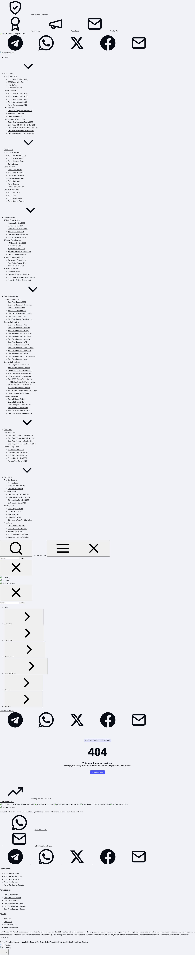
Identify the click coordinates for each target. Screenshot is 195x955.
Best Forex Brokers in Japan (18, 353)
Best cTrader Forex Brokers (18, 408)
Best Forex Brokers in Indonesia (19, 336)
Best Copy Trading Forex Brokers (20, 319)
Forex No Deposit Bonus (17, 155)
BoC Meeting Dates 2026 (17, 503)
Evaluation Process (15, 88)
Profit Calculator (14, 514)
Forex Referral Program (16, 201)
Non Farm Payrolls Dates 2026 (19, 494)
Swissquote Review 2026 (17, 260)
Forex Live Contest (15, 170)
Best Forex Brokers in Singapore (19, 350)
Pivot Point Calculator (16, 531)
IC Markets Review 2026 (17, 237)
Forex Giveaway (14, 192)
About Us (7, 919)
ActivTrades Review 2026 (17, 263)
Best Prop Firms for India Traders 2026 (21, 444)
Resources (8, 477)
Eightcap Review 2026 (16, 231)
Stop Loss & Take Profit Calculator (20, 520)
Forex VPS (12, 195)
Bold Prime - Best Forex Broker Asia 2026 (23, 128)
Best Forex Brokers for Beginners (20, 305)
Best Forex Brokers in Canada (19, 345)
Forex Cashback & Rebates (14, 885)
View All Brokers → (7, 802)
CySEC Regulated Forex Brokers (20, 370)
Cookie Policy (45, 942)
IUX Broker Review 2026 (17, 243)
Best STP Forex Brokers (16, 308)
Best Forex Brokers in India (17, 359)
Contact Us (114, 31)
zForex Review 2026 (15, 246)
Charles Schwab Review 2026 (19, 274)
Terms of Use (34, 942)
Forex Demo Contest (15, 172)
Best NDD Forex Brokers (17, 311)
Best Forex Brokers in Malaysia (19, 339)
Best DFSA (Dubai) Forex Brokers (20, 379)
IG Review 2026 (14, 271)
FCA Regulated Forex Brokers (19, 365)
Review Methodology (15, 489)
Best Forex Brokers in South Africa (20, 333)
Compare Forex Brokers (16, 486)
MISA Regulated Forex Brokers (19, 388)
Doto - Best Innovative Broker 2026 (20, 122)
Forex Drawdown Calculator (18, 534)
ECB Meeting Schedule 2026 (18, 500)
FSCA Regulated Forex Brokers (19, 373)
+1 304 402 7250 (41, 830)
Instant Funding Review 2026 (18, 452)
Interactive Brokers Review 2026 (19, 280)
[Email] (139, 50)
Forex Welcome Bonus (16, 161)
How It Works (13, 85)
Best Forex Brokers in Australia (19, 328)
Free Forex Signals (15, 198)
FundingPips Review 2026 (17, 461)
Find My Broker (13, 483)
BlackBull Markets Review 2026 (19, 251)
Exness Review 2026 (15, 226)
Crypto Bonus (13, 164)
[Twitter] (77, 50)
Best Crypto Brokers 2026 (17, 316)
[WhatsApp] (46, 50)
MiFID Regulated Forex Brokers (19, 376)
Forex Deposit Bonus (15, 158)
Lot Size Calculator (15, 511)
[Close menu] (16, 593)
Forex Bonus (8, 150)
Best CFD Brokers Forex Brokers (19, 313)
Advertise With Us (10, 924)
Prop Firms (8, 429)
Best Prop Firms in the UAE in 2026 (20, 441)
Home (6, 57)
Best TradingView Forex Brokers (19, 405)
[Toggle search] (16, 548)
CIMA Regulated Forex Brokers (19, 393)
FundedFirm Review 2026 (17, 455)
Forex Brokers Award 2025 (17, 93)
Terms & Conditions (11, 927)
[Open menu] (78, 548)
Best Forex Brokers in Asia (17, 325)
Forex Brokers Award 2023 (17, 99)
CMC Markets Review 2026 (18, 234)
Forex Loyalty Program (16, 187)
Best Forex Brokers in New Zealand (21, 348)
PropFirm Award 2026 (16, 113)
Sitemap (85, 942)
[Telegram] (15, 50)
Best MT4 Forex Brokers (16, 399)
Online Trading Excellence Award (20, 111)
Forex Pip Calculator (15, 509)
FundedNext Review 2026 (17, 458)
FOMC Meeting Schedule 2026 (19, 497)
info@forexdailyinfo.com (43, 846)
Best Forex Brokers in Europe (18, 330)
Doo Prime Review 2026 (17, 254)
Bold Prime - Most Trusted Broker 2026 (22, 125)
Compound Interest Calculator (18, 537)
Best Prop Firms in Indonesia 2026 (20, 435)
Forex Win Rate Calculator (17, 529)
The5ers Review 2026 (16, 449)
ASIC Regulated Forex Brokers (19, 368)
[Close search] (16, 568)
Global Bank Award (15, 116)
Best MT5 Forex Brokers (16, 402)
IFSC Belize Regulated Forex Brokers (21, 382)
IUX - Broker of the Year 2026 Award (21, 133)
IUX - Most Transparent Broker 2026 (21, 131)
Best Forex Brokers (11, 296)
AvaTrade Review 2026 (16, 249)
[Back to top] (4, 952)
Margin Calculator (14, 517)
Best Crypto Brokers (11, 900)
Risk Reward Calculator (16, 526)
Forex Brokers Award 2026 (17, 79)
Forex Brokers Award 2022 (17, 102)
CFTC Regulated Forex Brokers (19, 385)
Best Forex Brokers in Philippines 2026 (22, 356)
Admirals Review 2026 (16, 266)
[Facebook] (108, 50)
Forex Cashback (14, 181)
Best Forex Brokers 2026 (17, 302)
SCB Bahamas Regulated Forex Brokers (22, 390)
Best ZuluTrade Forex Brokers (18, 410)
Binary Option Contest (16, 175)
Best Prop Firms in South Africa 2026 (21, 438)
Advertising (75, 31)
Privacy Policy (25, 942)
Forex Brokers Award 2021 (17, 105)
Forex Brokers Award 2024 (17, 96)
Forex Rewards (13, 184)
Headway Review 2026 (16, 223)
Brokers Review (9, 217)
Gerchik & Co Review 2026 (18, 229)
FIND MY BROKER (39, 555)
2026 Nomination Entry (16, 82)
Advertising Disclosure (58, 942)
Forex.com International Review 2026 (21, 277)
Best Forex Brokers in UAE (17, 342)
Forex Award (35, 31)
